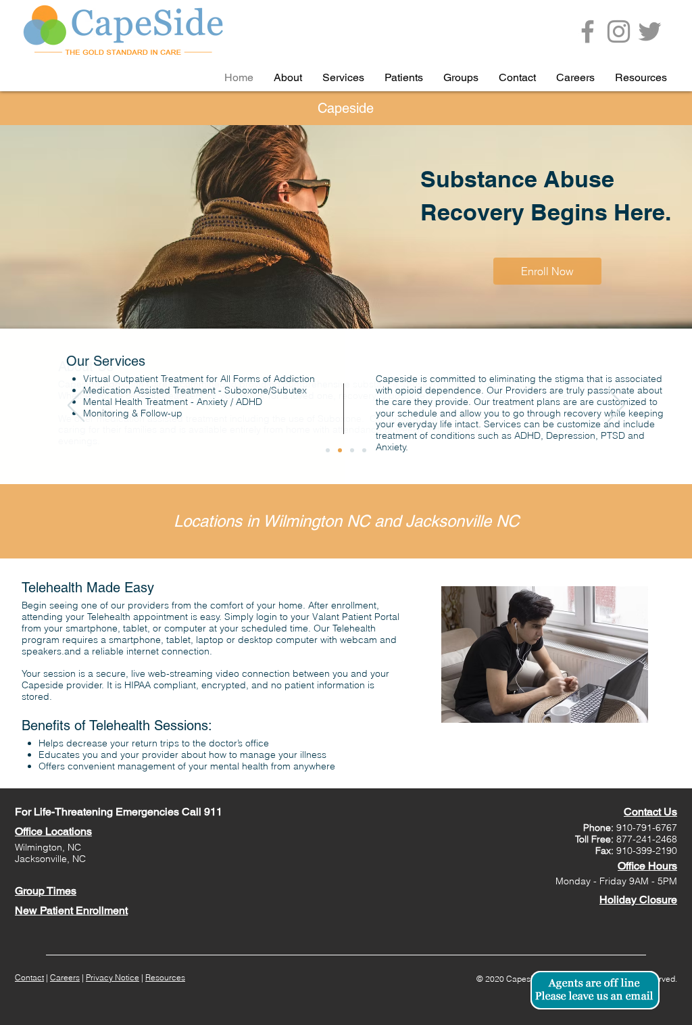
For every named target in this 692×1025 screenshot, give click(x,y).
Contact (29, 977)
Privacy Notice (112, 977)
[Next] (616, 406)
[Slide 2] (340, 450)
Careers (65, 977)
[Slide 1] (328, 450)
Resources (165, 977)
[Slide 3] (352, 450)
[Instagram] (618, 31)
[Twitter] (650, 31)
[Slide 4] (364, 450)
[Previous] (76, 406)
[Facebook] (587, 31)
